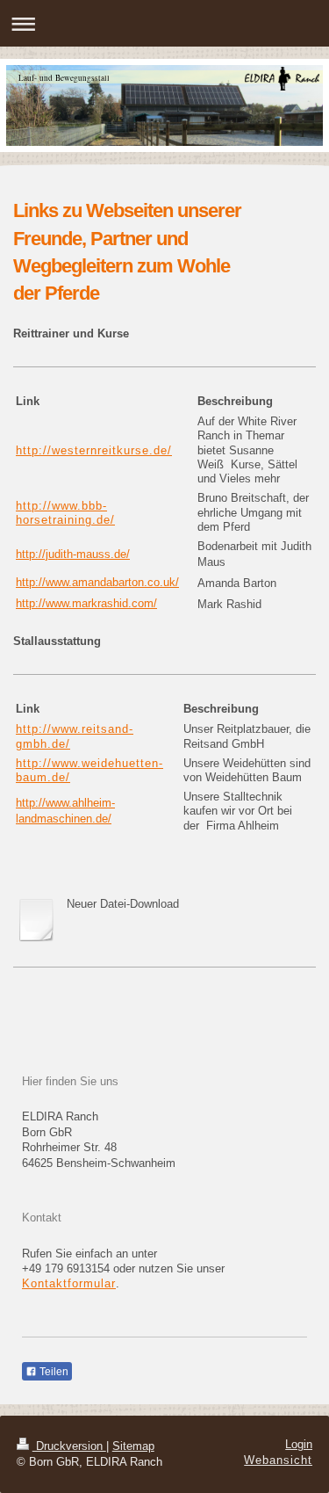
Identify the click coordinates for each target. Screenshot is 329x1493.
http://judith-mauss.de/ (73, 554)
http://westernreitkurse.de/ (94, 451)
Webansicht (278, 1460)
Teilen (52, 1372)
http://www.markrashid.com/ (86, 604)
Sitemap (133, 1446)
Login (298, 1445)
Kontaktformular (69, 1284)
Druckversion (69, 1446)
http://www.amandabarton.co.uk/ (97, 582)
